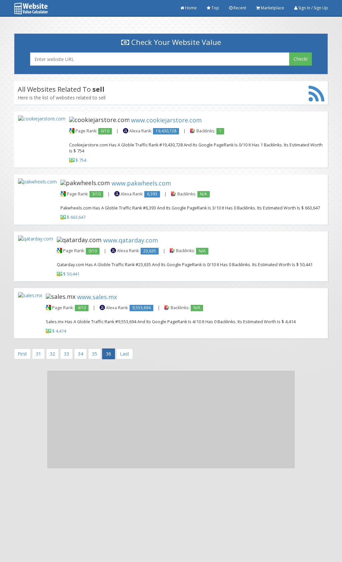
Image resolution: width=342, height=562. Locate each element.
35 (94, 354)
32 (52, 354)
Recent (239, 8)
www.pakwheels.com (141, 183)
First (22, 354)
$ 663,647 (76, 217)
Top (214, 8)
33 (66, 354)
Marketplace (272, 8)
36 (108, 354)
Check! (301, 59)
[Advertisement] (171, 419)
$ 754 (80, 160)
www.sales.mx (97, 297)
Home (190, 8)
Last (124, 354)
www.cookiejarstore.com (166, 120)
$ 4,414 (59, 331)
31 (38, 354)
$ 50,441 (71, 274)
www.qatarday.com (130, 240)
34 (80, 354)
